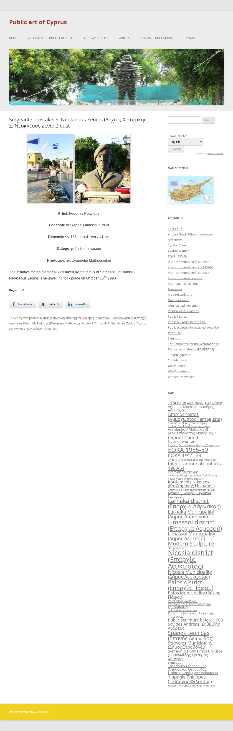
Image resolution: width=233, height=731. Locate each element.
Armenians (175, 240)
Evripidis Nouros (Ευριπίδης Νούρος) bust (43, 357)
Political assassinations (183, 311)
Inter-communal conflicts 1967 (188, 273)
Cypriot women (181, 441)
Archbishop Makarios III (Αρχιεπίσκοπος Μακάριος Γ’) (192, 431)
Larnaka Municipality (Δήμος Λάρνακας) (191, 514)
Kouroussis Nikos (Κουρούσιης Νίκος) (191, 490)
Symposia (174, 338)
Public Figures (177, 316)
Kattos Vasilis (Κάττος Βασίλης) (186, 478)
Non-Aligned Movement (184, 305)
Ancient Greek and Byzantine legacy (189, 426)
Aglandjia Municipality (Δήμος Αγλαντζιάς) (191, 408)
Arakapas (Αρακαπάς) (95, 318)
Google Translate (215, 153)
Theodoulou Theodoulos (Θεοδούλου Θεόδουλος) (187, 667)
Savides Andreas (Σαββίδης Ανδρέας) (194, 626)
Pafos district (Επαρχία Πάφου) (190, 585)
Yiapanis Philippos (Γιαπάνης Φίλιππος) (190, 679)
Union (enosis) (177, 366)
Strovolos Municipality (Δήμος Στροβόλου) (190, 645)
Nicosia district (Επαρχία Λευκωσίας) (190, 559)
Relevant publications (156, 38)
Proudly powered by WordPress (29, 712)
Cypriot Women (178, 251)
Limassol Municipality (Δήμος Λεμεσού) (191, 536)
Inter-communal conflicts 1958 (188, 262)
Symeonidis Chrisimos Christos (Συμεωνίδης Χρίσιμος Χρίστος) (195, 654)
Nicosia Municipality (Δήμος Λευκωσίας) (190, 574)
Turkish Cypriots (179, 355)
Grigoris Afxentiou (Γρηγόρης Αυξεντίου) (192, 459)
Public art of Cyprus (38, 22)
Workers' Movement (182, 377)
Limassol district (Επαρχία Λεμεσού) (195, 525)
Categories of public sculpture (49, 38)
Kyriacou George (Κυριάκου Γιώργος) (189, 495)
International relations (183, 284)
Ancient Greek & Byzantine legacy (190, 234)
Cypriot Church (178, 245)
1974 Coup (175, 229)
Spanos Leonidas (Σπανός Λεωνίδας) (191, 635)
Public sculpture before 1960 (187, 322)
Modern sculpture (180, 294)
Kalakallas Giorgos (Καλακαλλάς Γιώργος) (192, 475)
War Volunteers (178, 371)
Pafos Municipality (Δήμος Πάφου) (194, 595)
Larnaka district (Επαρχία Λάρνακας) (194, 503)
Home (13, 38)
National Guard (178, 300)
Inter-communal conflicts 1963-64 (190, 267)
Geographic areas (96, 38)
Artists (124, 38)
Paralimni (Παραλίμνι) (183, 601)
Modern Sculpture (191, 543)
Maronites (175, 289)
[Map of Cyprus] (190, 202)
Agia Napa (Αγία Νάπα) (204, 403)
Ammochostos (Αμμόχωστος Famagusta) (195, 416)
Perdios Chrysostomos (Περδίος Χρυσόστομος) (189, 605)
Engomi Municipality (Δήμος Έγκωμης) (194, 445)
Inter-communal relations (185, 278)
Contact (189, 38)
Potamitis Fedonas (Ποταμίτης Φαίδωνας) (51, 323)
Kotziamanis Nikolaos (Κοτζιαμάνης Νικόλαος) (191, 484)
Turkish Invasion (54, 318)
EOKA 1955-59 (177, 256)
